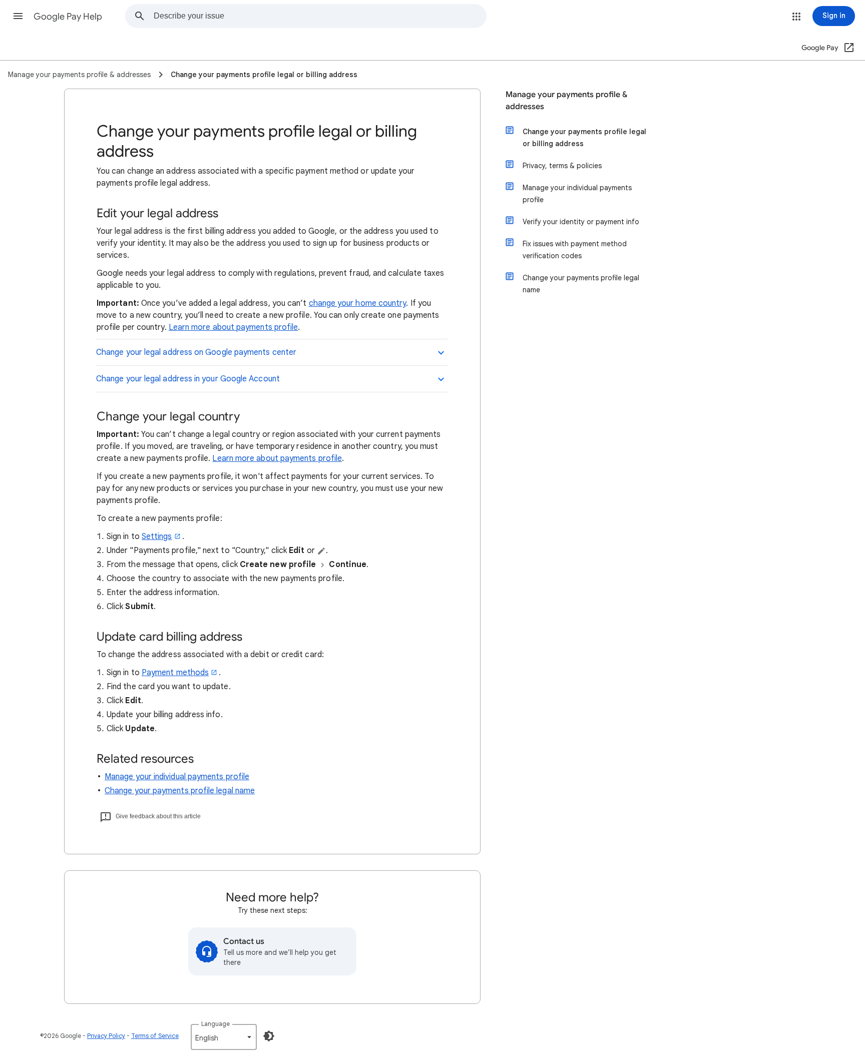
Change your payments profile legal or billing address (584, 137)
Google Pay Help (68, 16)
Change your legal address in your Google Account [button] (188, 379)
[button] (18, 16)
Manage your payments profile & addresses (566, 101)
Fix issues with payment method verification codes (575, 249)
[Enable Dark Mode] (269, 1036)
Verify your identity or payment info (581, 221)
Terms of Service (155, 1035)
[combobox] (320, 16)
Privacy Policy (106, 1035)
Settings (157, 537)
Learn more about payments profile (233, 327)
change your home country (357, 303)
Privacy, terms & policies (562, 165)
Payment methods (175, 673)
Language (215, 1023)
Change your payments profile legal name (180, 791)
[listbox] (224, 1037)
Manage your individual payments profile (177, 777)
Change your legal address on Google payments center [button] (196, 352)
